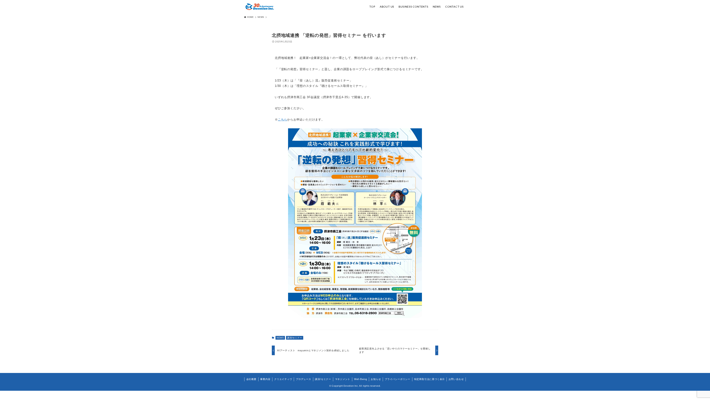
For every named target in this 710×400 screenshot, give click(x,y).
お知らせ (376, 379)
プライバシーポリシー (397, 379)
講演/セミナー (294, 337)
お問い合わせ (456, 379)
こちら (282, 119)
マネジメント (342, 379)
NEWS (280, 337)
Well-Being (360, 379)
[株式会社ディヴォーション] (259, 6)
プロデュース (303, 379)
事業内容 (265, 379)
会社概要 (251, 379)
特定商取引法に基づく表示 (429, 379)
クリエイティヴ (283, 379)
